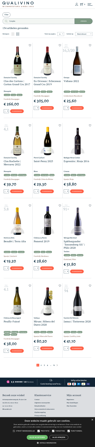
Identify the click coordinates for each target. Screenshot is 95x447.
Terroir (80, 332)
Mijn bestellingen (72, 403)
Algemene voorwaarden (42, 403)
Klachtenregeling (40, 412)
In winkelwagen (17, 111)
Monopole (14, 175)
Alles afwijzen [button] (58, 437)
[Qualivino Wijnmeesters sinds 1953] (18, 4)
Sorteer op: (70, 34)
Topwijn (19, 95)
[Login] (76, 4)
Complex (7, 95)
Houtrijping (74, 91)
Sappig (52, 175)
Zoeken (84, 21)
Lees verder (77, 427)
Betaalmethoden (40, 406)
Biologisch (7, 332)
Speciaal (82, 91)
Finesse (13, 95)
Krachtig (73, 332)
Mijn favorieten (72, 406)
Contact (37, 399)
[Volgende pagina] (57, 365)
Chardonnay (23, 332)
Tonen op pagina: (50, 34)
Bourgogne (15, 332)
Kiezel (43, 252)
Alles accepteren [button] (37, 437)
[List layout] (12, 34)
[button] (47, 443)
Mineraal (80, 255)
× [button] (92, 420)
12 (54, 365)
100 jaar (37, 332)
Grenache (21, 252)
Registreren (70, 399)
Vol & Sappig (22, 175)
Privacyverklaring (40, 415)
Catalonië (7, 252)
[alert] (47, 432)
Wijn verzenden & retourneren (44, 409)
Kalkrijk (73, 255)
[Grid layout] (17, 34)
